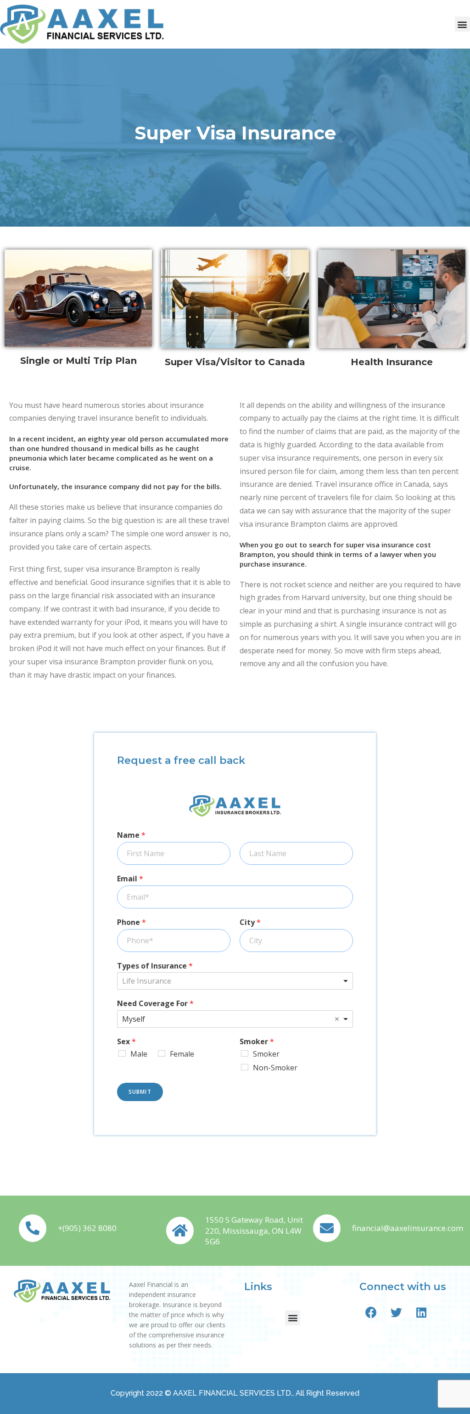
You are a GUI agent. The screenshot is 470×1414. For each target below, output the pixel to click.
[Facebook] (370, 1312)
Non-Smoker (275, 1068)
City (250, 922)
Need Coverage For (155, 1003)
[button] (462, 24)
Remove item (336, 1019)
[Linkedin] (421, 1312)
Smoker (257, 1042)
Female (182, 1054)
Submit (140, 1092)
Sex (126, 1042)
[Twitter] (396, 1312)
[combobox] (235, 981)
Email (130, 879)
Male (138, 1054)
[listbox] (235, 1019)
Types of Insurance (155, 966)
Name (131, 835)
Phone (131, 922)
